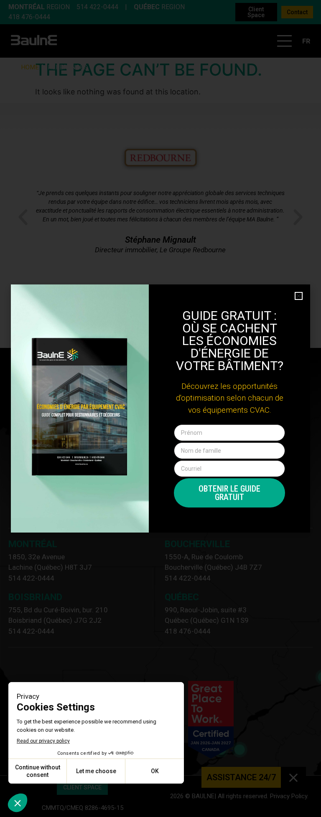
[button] (299, 296)
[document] (160, 408)
